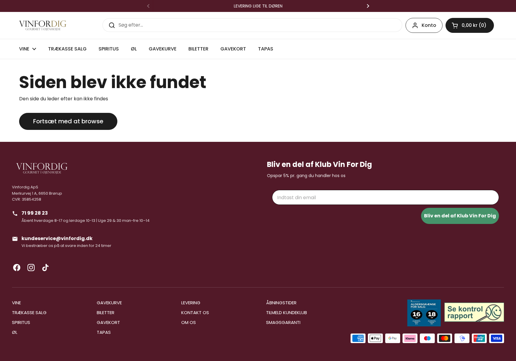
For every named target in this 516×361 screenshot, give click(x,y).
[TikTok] (45, 267)
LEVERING (190, 302)
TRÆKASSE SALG (29, 312)
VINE (16, 302)
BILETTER (105, 312)
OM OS (188, 322)
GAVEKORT (108, 322)
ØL (14, 332)
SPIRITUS (21, 322)
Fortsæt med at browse (68, 121)
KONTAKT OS (195, 312)
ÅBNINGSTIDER (281, 302)
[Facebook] (17, 267)
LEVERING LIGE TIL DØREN (258, 6)
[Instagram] (31, 267)
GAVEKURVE (109, 302)
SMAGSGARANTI (283, 322)
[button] (470, 25)
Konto (429, 25)
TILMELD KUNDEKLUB (286, 312)
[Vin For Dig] (42, 25)
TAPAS (104, 332)
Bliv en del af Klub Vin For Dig (460, 215)
